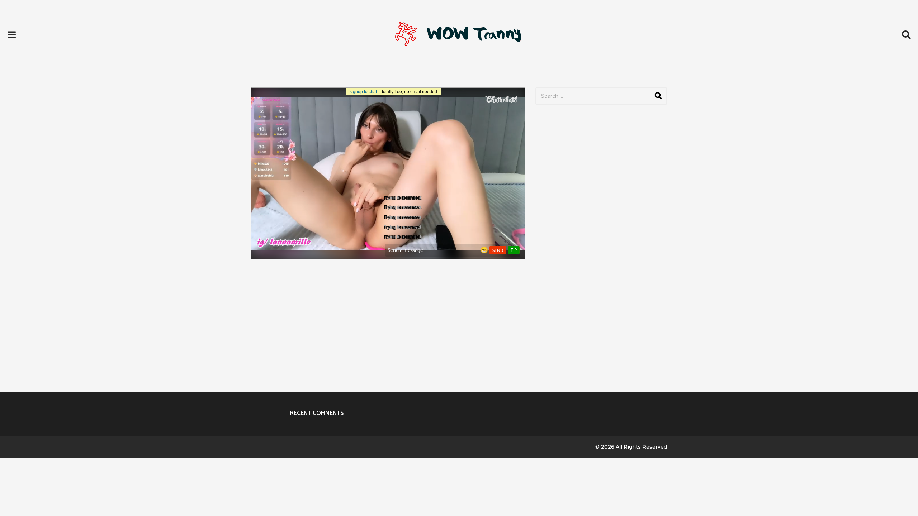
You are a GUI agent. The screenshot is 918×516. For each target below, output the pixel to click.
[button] (11, 35)
